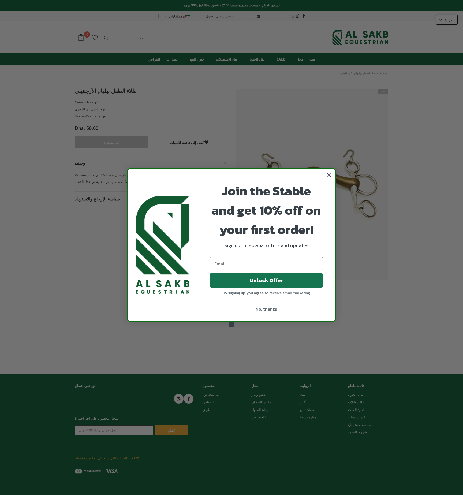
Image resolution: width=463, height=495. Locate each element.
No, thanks (266, 309)
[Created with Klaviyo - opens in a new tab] (231, 324)
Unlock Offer (266, 280)
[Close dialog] (329, 175)
